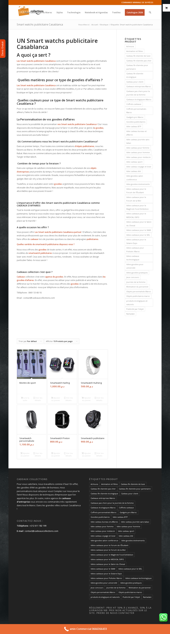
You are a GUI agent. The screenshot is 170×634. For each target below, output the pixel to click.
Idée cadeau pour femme (137, 148)
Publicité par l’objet (135, 309)
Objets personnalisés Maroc (138, 291)
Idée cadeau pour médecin (138, 157)
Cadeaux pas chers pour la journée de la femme (138, 93)
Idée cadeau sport (134, 162)
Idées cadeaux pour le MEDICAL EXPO (136, 215)
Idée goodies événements (138, 184)
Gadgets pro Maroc (134, 117)
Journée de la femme (135, 282)
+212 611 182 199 (38, 525)
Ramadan (130, 314)
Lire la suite (26, 399)
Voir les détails (38, 399)
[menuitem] (38, 12)
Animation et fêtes (134, 51)
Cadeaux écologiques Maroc (138, 99)
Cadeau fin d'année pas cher (138, 60)
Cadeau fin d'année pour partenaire (137, 67)
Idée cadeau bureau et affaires (136, 133)
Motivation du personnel (137, 286)
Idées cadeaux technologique (132, 258)
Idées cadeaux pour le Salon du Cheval (138, 224)
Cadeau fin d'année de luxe (138, 56)
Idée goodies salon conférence (134, 178)
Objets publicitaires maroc (138, 296)
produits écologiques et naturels (136, 303)
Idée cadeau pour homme (138, 152)
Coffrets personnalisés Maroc (136, 111)
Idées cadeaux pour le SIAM (138, 230)
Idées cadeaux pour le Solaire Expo (136, 241)
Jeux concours (132, 277)
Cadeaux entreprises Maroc (138, 86)
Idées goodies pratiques (137, 272)
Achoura (130, 46)
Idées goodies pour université (134, 266)
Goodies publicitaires (135, 122)
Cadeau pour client (134, 82)
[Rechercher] (150, 12)
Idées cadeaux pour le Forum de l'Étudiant (136, 191)
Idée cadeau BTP (133, 126)
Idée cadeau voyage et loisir (138, 166)
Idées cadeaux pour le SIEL (138, 235)
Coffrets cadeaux (133, 104)
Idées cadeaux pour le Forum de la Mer (136, 199)
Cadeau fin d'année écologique (134, 75)
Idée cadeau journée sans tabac (137, 141)
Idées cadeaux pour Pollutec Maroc (135, 250)
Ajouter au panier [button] (55, 399)
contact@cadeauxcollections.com (41, 530)
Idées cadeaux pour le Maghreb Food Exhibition (137, 207)
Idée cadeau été (133, 171)
